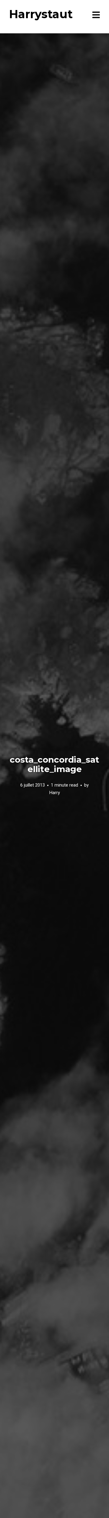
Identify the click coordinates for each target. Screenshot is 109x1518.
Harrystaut (41, 14)
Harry (54, 792)
